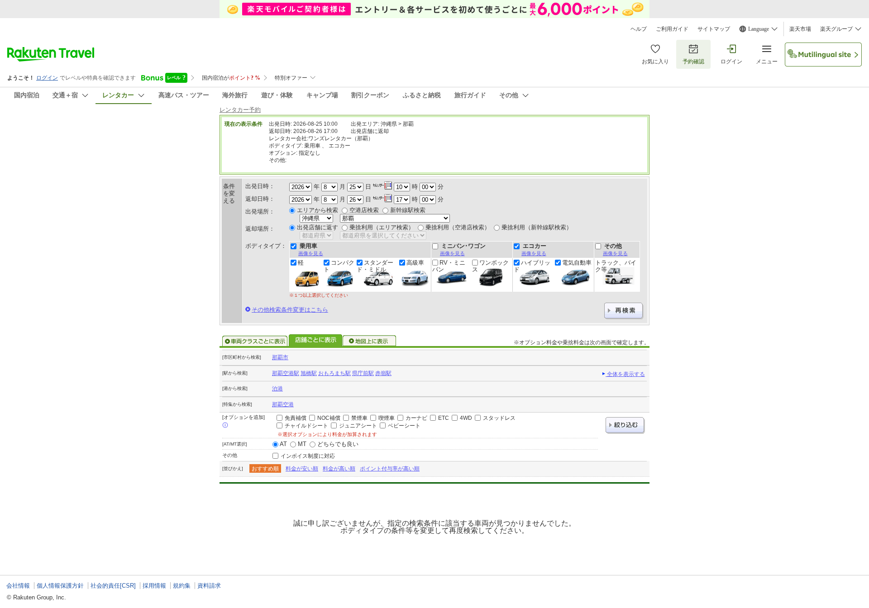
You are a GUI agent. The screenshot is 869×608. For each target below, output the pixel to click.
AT (283, 444)
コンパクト (339, 266)
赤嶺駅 (383, 373)
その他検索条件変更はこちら (290, 309)
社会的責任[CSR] (113, 585)
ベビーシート (404, 426)
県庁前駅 (363, 373)
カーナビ (416, 418)
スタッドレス (499, 418)
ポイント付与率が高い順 (390, 469)
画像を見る (310, 253)
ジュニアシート (358, 426)
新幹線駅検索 (407, 210)
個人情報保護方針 (60, 585)
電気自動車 (577, 263)
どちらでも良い (337, 444)
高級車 (415, 263)
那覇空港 (283, 404)
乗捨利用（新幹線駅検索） (536, 227)
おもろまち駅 (334, 373)
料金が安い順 (302, 469)
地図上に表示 (370, 341)
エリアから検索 (317, 210)
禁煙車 (359, 418)
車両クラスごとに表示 (254, 341)
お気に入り (655, 61)
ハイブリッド (532, 266)
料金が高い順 (339, 469)
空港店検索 (364, 210)
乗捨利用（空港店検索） (457, 227)
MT (302, 444)
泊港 (277, 388)
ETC (443, 418)
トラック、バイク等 (615, 266)
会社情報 (18, 585)
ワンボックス (490, 266)
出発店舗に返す (317, 227)
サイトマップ (713, 29)
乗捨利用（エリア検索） (381, 227)
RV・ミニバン (448, 266)
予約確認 (693, 61)
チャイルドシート (306, 426)
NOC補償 (328, 418)
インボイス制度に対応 (308, 456)
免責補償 (295, 418)
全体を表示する (625, 374)
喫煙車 (386, 418)
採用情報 (154, 585)
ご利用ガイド (672, 29)
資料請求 (209, 585)
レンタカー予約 (240, 109)
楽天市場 (800, 29)
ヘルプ (638, 29)
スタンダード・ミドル (375, 266)
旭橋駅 (309, 373)
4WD (466, 418)
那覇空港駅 (285, 373)
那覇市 (280, 357)
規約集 (182, 585)
